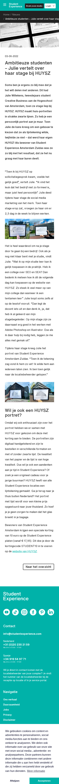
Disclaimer (9, 720)
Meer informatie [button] (36, 771)
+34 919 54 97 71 (14, 659)
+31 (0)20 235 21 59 (16, 644)
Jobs (6, 710)
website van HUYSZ (24, 551)
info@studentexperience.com (22, 633)
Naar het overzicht (38, 566)
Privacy (7, 715)
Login (48, 6)
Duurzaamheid (11, 704)
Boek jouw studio (34, 6)
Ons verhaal (10, 699)
